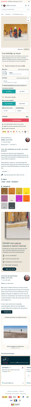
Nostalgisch (15, 181)
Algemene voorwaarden (12, 391)
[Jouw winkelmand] (28, 5)
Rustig (8, 181)
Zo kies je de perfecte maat (22, 78)
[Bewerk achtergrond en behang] (28, 20)
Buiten (23, 91)
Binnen (9, 91)
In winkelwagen (16, 120)
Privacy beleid (23, 393)
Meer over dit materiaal (23, 69)
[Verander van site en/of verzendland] (29, 1)
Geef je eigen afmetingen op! (15, 85)
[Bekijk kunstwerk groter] (28, 18)
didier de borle (11, 5)
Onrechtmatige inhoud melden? (12, 393)
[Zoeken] (28, 9)
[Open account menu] (26, 5)
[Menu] (2, 5)
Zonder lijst (9, 103)
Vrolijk (3, 181)
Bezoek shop (4, 144)
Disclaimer (21, 391)
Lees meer (13, 144)
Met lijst (23, 103)
